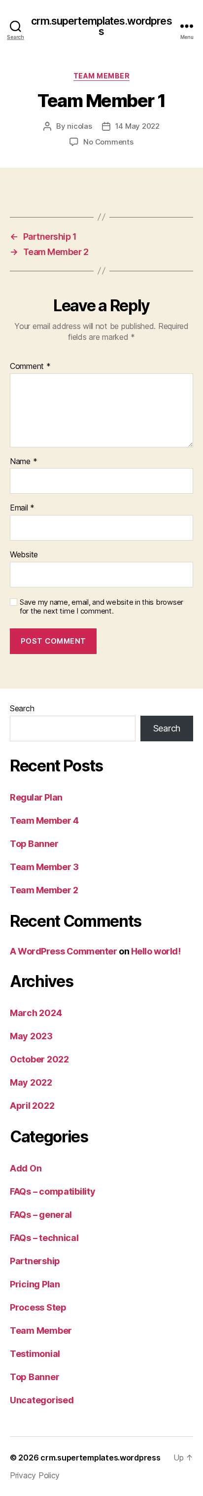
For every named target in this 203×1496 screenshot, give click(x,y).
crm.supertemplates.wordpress (101, 26)
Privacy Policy (35, 1475)
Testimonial (35, 1354)
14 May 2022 (137, 126)
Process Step (38, 1307)
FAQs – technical (44, 1238)
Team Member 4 (44, 820)
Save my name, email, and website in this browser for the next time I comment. (101, 607)
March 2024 (36, 1013)
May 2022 (31, 1082)
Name (23, 461)
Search (22, 708)
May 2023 (31, 1036)
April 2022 (32, 1105)
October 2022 (39, 1059)
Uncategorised (42, 1400)
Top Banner (34, 844)
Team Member (101, 76)
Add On (25, 1168)
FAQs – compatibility (53, 1191)
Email (22, 508)
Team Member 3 (44, 867)
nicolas (79, 126)
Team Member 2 (44, 890)
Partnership (35, 1261)
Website (24, 554)
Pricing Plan (35, 1284)
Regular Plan (36, 797)
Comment (30, 366)
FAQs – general (41, 1214)
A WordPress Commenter (63, 951)
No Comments (108, 141)
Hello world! (156, 951)
